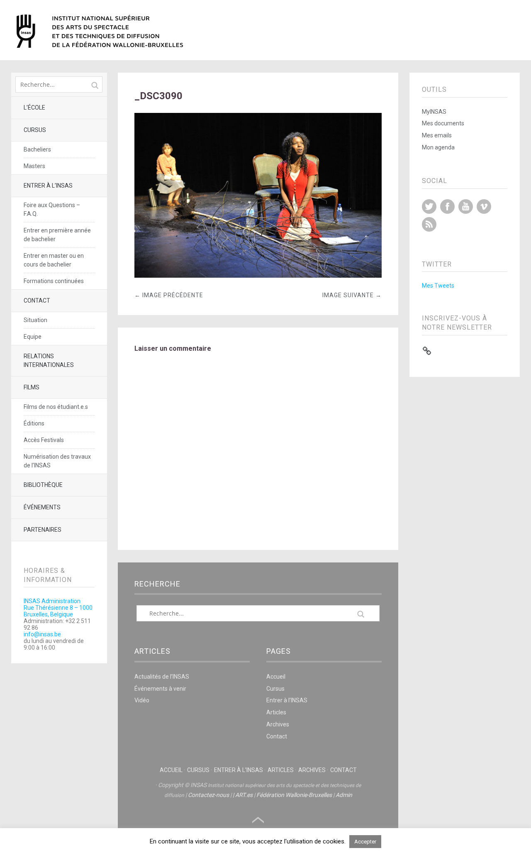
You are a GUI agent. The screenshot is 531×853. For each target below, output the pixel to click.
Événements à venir (160, 688)
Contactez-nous (208, 795)
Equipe (32, 336)
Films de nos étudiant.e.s (56, 406)
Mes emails (437, 135)
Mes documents (443, 123)
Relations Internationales (49, 360)
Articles (276, 712)
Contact (37, 300)
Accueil (275, 676)
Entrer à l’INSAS (48, 185)
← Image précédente (168, 295)
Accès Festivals (44, 440)
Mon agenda (438, 147)
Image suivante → (352, 295)
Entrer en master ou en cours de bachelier (54, 260)
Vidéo (141, 700)
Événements (42, 507)
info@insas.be (42, 634)
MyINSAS (434, 111)
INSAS (100, 31)
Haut (258, 820)
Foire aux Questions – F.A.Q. (52, 209)
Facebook (447, 206)
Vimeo (484, 206)
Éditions (34, 423)
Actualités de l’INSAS (161, 676)
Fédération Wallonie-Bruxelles (294, 795)
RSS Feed (429, 224)
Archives (277, 724)
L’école (34, 107)
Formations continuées (54, 281)
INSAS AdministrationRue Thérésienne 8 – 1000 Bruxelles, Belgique (58, 608)
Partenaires (42, 529)
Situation (35, 320)
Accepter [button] (365, 841)
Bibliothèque (43, 484)
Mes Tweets (438, 285)
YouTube (465, 206)
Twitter (429, 206)
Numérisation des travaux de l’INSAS (57, 461)
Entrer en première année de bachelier (57, 234)
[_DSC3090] (258, 275)
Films (31, 387)
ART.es (244, 795)
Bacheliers (37, 149)
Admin (344, 795)
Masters (34, 166)
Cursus (35, 130)
